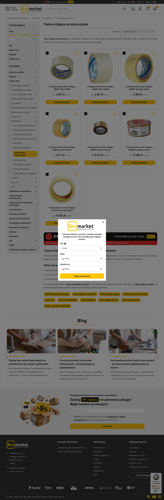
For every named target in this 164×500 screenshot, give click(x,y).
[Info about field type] (65, 243)
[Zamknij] (103, 222)
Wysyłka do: (65, 264)
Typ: (62, 243)
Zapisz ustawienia (82, 276)
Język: (62, 254)
